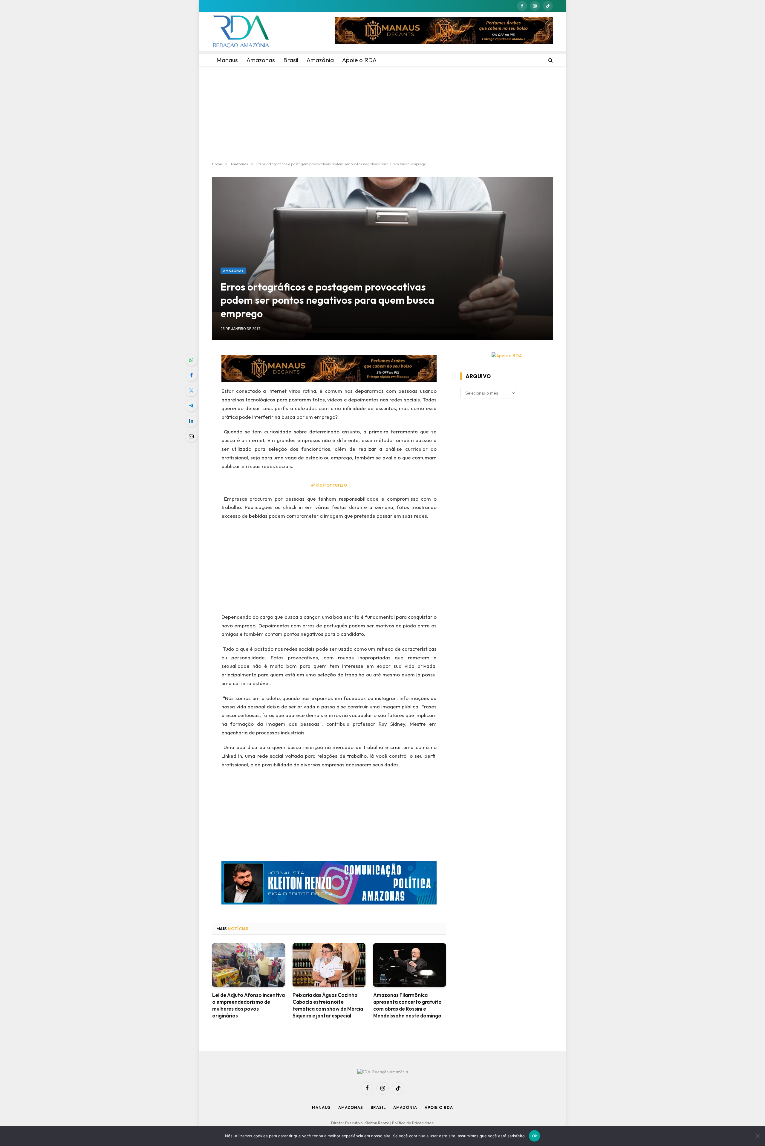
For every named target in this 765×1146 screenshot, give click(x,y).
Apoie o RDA (439, 1107)
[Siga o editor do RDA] (329, 884)
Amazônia (405, 1107)
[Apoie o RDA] (506, 355)
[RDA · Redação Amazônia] (241, 31)
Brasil (378, 1107)
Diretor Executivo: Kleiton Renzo (360, 1122)
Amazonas (233, 271)
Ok (534, 1135)
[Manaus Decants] (444, 31)
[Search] (550, 60)
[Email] (191, 436)
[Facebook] (191, 375)
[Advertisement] (382, 114)
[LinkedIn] (191, 421)
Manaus (321, 1107)
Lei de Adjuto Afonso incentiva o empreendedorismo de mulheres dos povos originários (248, 1005)
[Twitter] (191, 390)
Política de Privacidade (413, 1122)
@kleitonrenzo (329, 484)
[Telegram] (191, 406)
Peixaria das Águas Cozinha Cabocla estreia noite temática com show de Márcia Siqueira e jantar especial (328, 1005)
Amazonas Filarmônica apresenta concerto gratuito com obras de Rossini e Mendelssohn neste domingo (407, 1005)
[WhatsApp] (191, 360)
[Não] (758, 1136)
